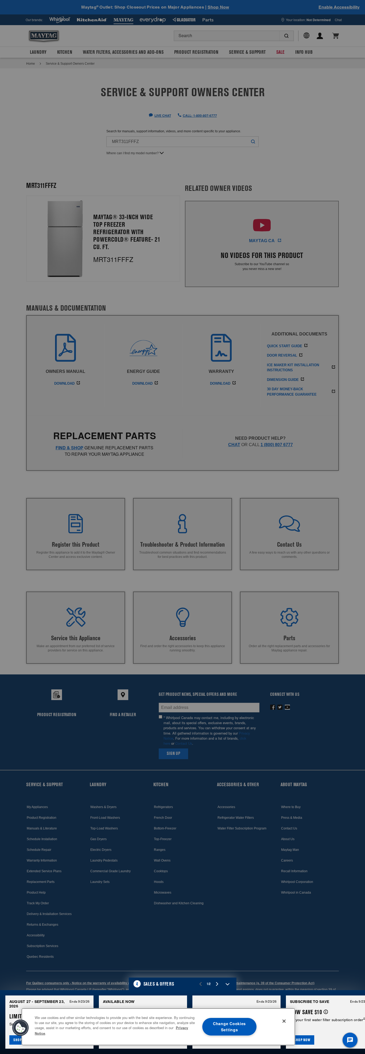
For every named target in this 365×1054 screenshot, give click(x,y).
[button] (182, 984)
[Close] (284, 1021)
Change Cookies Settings (229, 1026)
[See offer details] (326, 1012)
